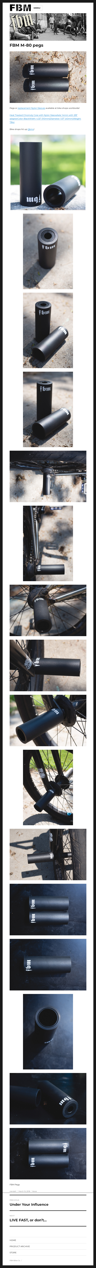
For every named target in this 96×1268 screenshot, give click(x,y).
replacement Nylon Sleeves (31, 108)
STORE (13, 1252)
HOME (13, 1240)
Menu (37, 8)
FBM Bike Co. (15, 1260)
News (34, 1191)
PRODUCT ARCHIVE (20, 1246)
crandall (13, 1191)
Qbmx (31, 129)
